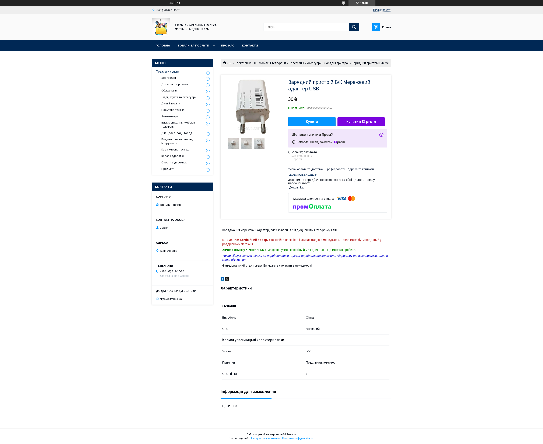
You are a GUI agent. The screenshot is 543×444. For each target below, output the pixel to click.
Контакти (250, 45)
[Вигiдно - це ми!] (161, 34)
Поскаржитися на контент (265, 438)
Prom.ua (292, 434)
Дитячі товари (170, 103)
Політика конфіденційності (298, 438)
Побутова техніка (173, 109)
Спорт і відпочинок (174, 162)
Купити (312, 122)
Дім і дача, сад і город (176, 133)
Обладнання (169, 90)
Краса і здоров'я (172, 155)
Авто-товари (169, 116)
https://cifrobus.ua (171, 299)
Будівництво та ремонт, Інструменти (177, 141)
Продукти (167, 168)
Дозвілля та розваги (175, 84)
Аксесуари (314, 63)
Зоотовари (168, 77)
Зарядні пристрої (337, 63)
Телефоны (296, 63)
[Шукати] (354, 27)
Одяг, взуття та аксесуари (178, 97)
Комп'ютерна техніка (175, 149)
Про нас (227, 45)
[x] (227, 279)
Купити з (353, 122)
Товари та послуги (193, 45)
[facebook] (222, 279)
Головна (163, 45)
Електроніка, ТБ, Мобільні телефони (260, 63)
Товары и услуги (167, 71)
